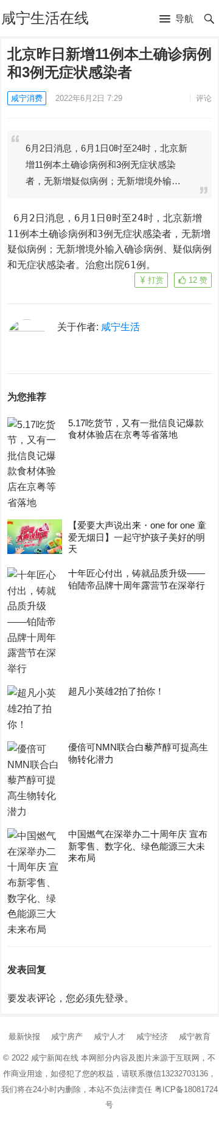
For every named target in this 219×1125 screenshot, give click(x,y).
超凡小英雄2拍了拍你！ (116, 691)
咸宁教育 (194, 1036)
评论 (204, 98)
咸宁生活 (120, 327)
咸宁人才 (109, 1036)
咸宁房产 (67, 1036)
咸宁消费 (27, 98)
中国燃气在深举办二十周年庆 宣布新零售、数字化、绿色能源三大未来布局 (137, 846)
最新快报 (24, 1036)
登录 (114, 998)
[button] (176, 19)
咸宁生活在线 (45, 18)
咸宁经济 (152, 1036)
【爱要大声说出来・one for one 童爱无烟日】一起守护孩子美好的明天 (137, 537)
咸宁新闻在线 (54, 1057)
